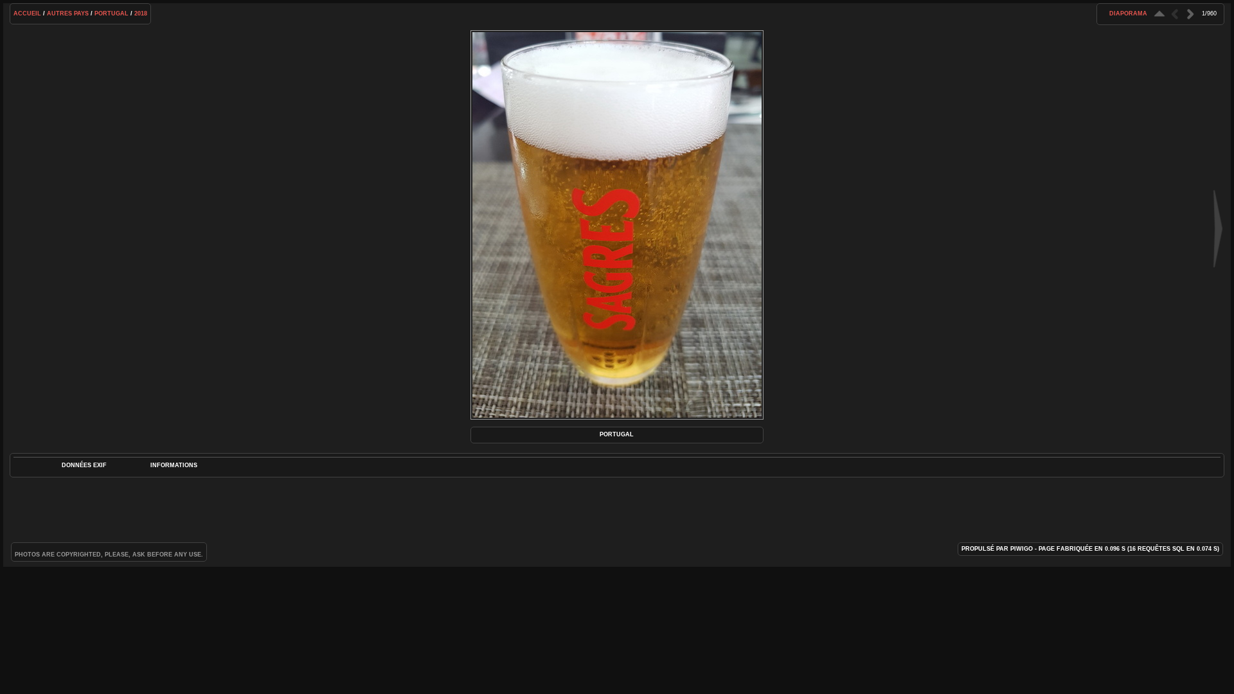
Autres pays (68, 13)
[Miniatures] (1159, 13)
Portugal (111, 13)
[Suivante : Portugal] (1190, 13)
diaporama (1128, 13)
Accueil (27, 13)
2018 (140, 13)
